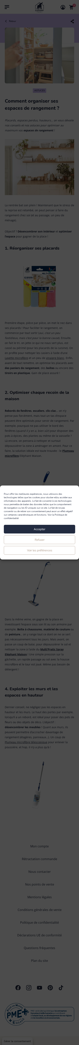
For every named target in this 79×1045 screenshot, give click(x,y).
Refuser (39, 540)
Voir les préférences (39, 550)
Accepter (39, 529)
